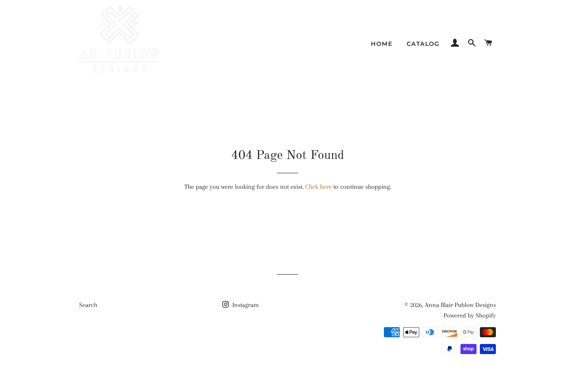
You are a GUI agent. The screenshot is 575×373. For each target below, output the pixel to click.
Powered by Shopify (470, 315)
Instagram (245, 305)
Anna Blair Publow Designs (460, 305)
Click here (318, 186)
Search (88, 305)
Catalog (423, 44)
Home (381, 44)
